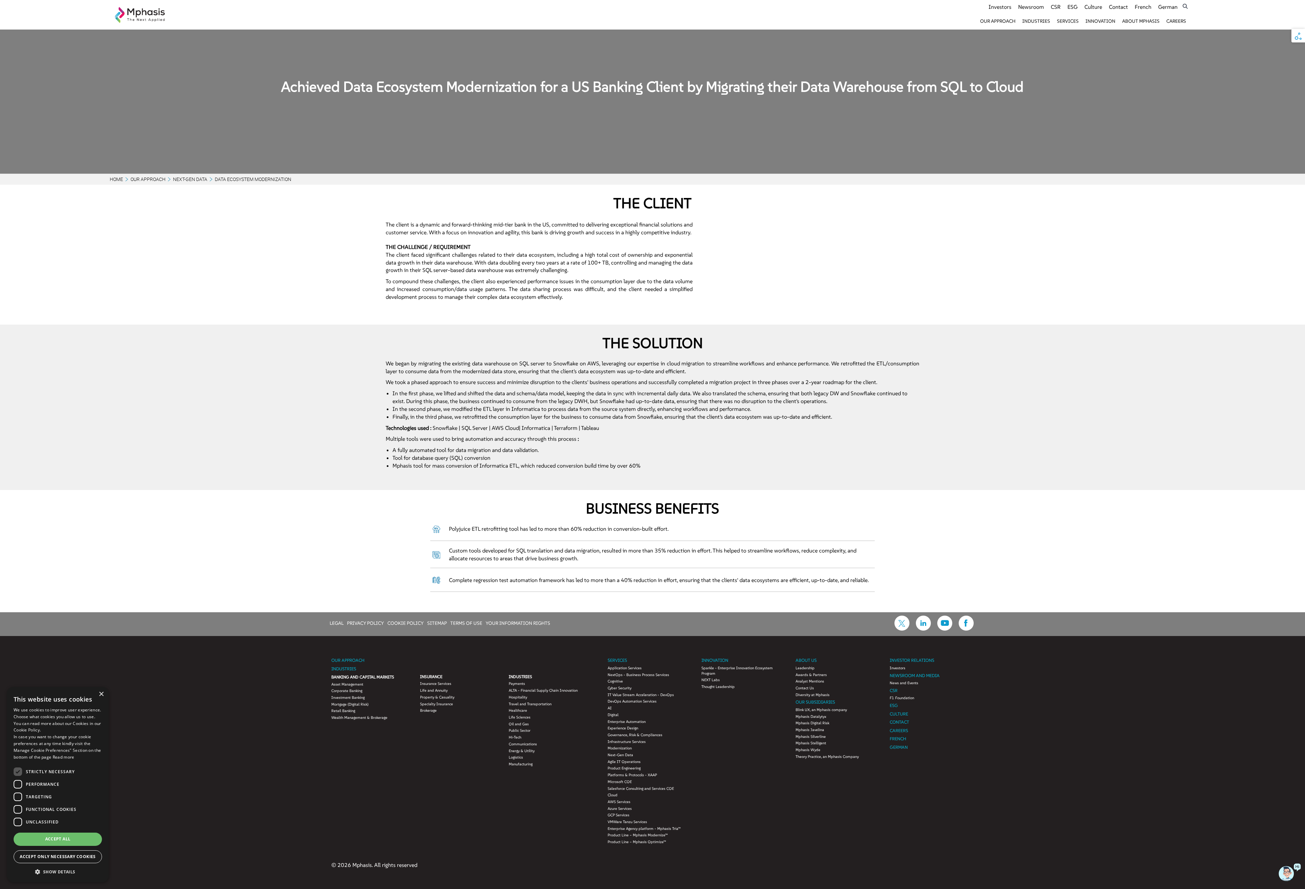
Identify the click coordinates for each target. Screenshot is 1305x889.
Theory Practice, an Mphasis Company (827, 756)
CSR (1056, 6)
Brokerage (428, 710)
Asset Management (347, 684)
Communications (523, 744)
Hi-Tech (515, 737)
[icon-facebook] (966, 628)
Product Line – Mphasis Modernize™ (638, 835)
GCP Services (618, 815)
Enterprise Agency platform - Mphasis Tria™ (644, 828)
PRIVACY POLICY (365, 622)
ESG (1072, 6)
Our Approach (997, 21)
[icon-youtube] (944, 628)
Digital (613, 714)
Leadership (805, 668)
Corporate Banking (346, 690)
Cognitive (615, 681)
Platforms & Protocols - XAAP (632, 775)
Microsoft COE (620, 781)
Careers (1176, 21)
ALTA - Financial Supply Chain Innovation (543, 690)
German (1168, 6)
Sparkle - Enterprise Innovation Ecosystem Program (737, 671)
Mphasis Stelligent (811, 743)
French (1143, 6)
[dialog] (58, 784)
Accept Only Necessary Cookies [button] (58, 856)
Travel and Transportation (530, 704)
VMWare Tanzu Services (627, 821)
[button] (58, 871)
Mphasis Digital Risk (812, 723)
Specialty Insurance (436, 704)
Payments (517, 683)
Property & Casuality (437, 697)
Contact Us (805, 688)
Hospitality (518, 697)
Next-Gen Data (190, 179)
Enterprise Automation (627, 721)
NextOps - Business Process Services (638, 674)
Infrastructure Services (627, 741)
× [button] (101, 694)
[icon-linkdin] (923, 628)
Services (1068, 21)
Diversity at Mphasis (813, 694)
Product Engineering (624, 768)
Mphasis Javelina (810, 729)
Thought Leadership (718, 686)
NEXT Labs (710, 679)
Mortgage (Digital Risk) (349, 704)
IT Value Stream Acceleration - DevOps (641, 694)
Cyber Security (619, 688)
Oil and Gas (519, 724)
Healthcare (518, 710)
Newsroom (1031, 6)
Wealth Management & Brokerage (359, 717)
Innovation (1100, 21)
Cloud (612, 795)
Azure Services (620, 808)
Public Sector (519, 730)
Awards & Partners (811, 674)
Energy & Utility (522, 750)
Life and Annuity (434, 690)
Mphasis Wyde (808, 749)
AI (610, 708)
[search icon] (1185, 6)
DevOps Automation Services (632, 701)
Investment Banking (348, 697)
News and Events (904, 683)
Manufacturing (521, 764)
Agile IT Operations (624, 761)
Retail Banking (343, 710)
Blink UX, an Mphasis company (821, 709)
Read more (63, 757)
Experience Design (623, 728)
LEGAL (337, 622)
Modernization (620, 748)
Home (116, 179)
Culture (1093, 6)
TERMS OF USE (466, 622)
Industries (1036, 21)
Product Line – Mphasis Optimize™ (637, 841)
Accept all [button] (58, 839)
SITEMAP (437, 622)
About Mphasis (1141, 21)
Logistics (516, 757)
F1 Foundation (902, 697)
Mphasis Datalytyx (811, 716)
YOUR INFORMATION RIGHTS (518, 622)
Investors (1000, 6)
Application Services (625, 668)
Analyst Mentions (810, 681)
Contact (1118, 6)
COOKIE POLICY (405, 622)
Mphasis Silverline (811, 736)
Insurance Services (435, 683)
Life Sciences (519, 717)
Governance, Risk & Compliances (635, 734)
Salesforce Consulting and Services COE (641, 788)
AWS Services (619, 801)
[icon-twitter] (901, 628)
